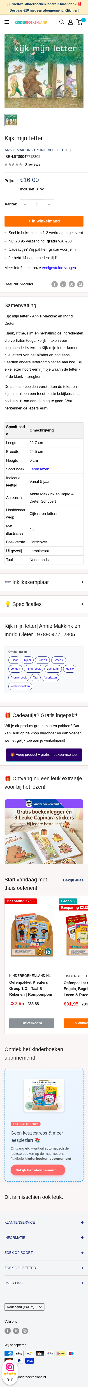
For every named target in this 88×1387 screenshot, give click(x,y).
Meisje (70, 668)
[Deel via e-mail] (80, 284)
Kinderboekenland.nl (30, 976)
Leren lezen (39, 469)
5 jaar (14, 660)
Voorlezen (50, 677)
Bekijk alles (73, 880)
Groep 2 (59, 660)
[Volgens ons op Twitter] (16, 1330)
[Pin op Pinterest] (63, 284)
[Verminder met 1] (25, 204)
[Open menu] (7, 22)
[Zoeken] (61, 22)
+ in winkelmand (44, 221)
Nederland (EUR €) (20, 1307)
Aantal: (11, 204)
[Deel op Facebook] (54, 284)
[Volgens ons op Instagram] (25, 1330)
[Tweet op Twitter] (72, 284)
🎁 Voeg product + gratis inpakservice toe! (44, 754)
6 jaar (27, 660)
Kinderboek (33, 668)
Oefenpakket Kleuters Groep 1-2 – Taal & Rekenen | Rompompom (30, 988)
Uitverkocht (31, 1023)
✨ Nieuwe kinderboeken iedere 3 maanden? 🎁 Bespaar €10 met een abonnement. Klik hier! (44, 7)
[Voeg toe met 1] (49, 204)
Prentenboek (19, 677)
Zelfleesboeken (20, 686)
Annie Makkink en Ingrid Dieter (36, 150)
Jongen (15, 668)
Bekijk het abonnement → (38, 1170)
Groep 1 (42, 660)
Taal (35, 677)
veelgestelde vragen (59, 268)
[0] (80, 22)
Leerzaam (53, 668)
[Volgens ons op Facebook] (8, 1330)
